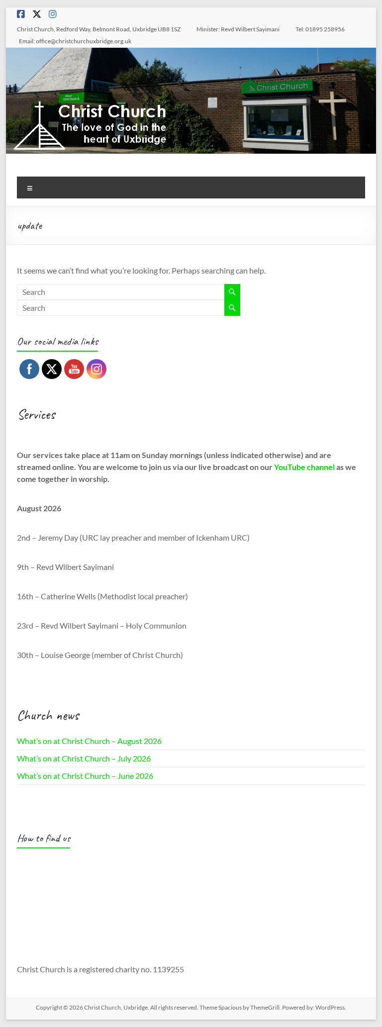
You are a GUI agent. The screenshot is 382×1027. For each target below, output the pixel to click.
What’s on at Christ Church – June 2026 (85, 775)
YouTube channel (304, 466)
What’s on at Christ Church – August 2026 (89, 741)
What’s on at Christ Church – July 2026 (84, 758)
